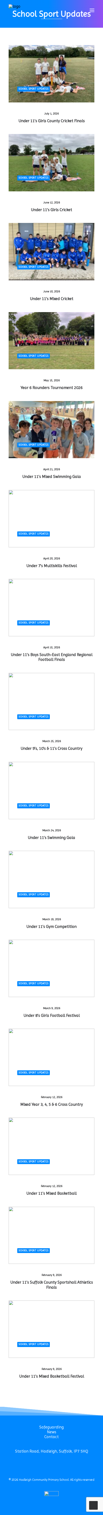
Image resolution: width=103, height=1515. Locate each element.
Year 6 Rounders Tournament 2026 (52, 387)
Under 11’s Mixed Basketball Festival (51, 1376)
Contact (51, 1436)
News (51, 1431)
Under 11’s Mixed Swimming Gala (51, 476)
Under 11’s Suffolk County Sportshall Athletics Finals (51, 1284)
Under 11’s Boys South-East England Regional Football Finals (51, 657)
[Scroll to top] (93, 1504)
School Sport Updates (33, 88)
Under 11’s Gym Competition (51, 926)
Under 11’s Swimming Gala (51, 837)
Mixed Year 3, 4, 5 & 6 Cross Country (51, 1104)
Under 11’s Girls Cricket (51, 209)
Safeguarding (51, 1427)
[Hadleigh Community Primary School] (15, 10)
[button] (92, 10)
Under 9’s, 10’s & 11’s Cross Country (51, 748)
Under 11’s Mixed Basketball (51, 1193)
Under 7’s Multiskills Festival (51, 565)
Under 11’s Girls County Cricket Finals (51, 120)
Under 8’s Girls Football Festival (51, 1015)
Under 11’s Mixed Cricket (51, 298)
